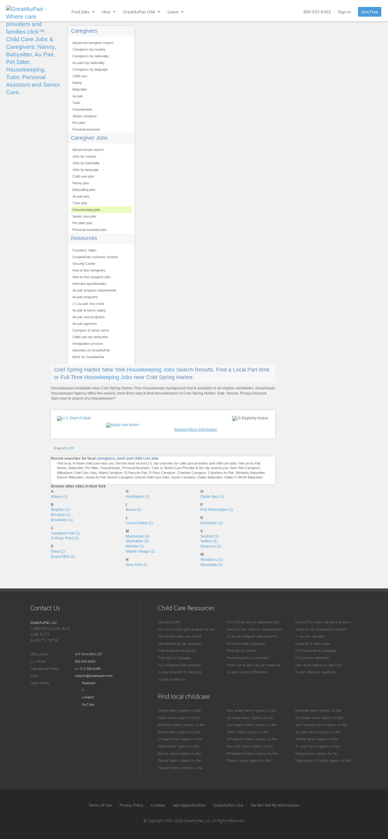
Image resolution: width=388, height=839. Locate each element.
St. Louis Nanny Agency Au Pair (317, 746)
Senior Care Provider (179, 468)
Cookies (158, 805)
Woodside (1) (211, 565)
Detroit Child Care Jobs (152, 477)
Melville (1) (135, 546)
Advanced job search (88, 149)
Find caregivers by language (316, 650)
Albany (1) (59, 496)
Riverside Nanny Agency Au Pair (318, 710)
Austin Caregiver (183, 477)
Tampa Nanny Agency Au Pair (316, 753)
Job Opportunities (189, 805)
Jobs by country (84, 156)
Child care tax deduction (90, 337)
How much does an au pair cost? (319, 665)
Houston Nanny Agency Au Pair (180, 767)
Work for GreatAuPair (88, 357)
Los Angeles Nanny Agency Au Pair (252, 724)
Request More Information (195, 430)
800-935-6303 (317, 12)
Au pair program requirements (94, 290)
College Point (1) (65, 538)
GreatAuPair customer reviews (95, 257)
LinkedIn (87, 697)
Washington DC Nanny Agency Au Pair (323, 760)
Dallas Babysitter (210, 477)
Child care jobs (83, 176)
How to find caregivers (88, 270)
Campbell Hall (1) (65, 533)
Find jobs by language (174, 657)
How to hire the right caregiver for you (186, 629)
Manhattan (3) (137, 541)
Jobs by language (85, 169)
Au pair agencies (84, 323)
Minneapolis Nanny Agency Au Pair (252, 739)
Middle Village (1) (140, 551)
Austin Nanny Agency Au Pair (179, 717)
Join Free (369, 12)
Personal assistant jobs (89, 229)
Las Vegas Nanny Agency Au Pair (250, 717)
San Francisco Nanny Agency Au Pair (321, 724)
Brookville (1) (62, 520)
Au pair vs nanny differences (247, 672)
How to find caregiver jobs (91, 277)
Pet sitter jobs (82, 223)
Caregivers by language (90, 69)
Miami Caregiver (111, 472)
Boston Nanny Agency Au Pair (179, 732)
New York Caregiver (245, 468)
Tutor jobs (79, 203)
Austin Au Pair (95, 477)
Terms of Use (100, 805)
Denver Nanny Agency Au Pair (180, 753)
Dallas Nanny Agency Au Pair (178, 746)
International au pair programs (180, 643)
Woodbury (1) (211, 560)
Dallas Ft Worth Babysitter (243, 477)
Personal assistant (86, 129)
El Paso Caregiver (162, 472)
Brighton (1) (60, 510)
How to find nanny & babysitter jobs (253, 622)
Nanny (77, 83)
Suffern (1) (209, 541)
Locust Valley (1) (139, 523)
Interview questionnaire (89, 283)
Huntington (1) (137, 496)
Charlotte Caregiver (191, 472)
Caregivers (84, 31)
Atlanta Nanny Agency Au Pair (179, 710)
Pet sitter (78, 123)
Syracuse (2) (210, 546)
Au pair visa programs (88, 317)
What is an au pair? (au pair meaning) (254, 665)
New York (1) (136, 565)
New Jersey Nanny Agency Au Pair (251, 710)
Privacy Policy (131, 805)
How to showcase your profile (179, 636)
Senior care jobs (84, 216)
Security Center (83, 263)
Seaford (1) (209, 536)
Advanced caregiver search (92, 43)
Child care (79, 76)
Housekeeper (82, 109)
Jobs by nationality (86, 163)
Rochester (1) (211, 523)
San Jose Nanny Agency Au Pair (317, 732)
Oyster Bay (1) (212, 496)
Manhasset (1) (137, 536)
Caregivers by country (88, 49)
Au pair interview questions (315, 672)
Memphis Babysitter (250, 472)
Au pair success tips (172, 679)
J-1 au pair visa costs (88, 303)
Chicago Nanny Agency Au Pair (180, 739)
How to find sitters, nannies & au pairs (322, 622)
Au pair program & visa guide (179, 672)
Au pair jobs (81, 196)
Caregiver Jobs (89, 138)
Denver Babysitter (70, 477)
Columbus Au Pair (221, 472)
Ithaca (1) (133, 510)
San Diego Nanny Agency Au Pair (319, 717)
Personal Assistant (135, 468)
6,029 (70, 448)
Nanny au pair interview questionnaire (255, 629)
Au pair (77, 96)
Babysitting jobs (83, 189)
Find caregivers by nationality (248, 657)
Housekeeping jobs (86, 209)
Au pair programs (85, 297)
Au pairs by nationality (88, 63)
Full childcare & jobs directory (180, 665)
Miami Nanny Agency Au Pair (248, 732)
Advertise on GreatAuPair (91, 350)
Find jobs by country (242, 650)
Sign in (344, 12)
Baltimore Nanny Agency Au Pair (181, 724)
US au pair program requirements (252, 636)
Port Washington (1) (216, 510)
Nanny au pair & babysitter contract (321, 629)
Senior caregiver (84, 116)
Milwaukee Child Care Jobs (77, 472)
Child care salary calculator (246, 643)
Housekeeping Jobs (151, 370)
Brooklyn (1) (61, 515)
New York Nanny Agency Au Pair (250, 746)
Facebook (88, 683)
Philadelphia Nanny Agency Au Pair (252, 753)
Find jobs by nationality (312, 657)
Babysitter (79, 89)
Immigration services (87, 343)
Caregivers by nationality (90, 56)
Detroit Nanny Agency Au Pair (180, 760)
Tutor (76, 103)
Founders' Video (84, 250)
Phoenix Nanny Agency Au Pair (249, 760)
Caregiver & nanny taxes (90, 330)
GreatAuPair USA (228, 805)
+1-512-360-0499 (88, 668)
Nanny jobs (80, 183)
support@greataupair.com (94, 675)
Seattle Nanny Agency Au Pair (317, 739)
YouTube (87, 704)
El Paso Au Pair (136, 472)
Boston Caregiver (120, 477)
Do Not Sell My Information (275, 805)
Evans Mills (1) (63, 556)
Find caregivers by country (177, 650)
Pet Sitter (92, 468)
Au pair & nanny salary (89, 310)
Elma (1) (58, 551)
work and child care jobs (138, 458)
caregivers (105, 458)
